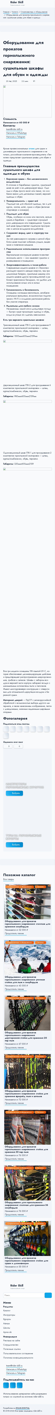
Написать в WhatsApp (16, 133)
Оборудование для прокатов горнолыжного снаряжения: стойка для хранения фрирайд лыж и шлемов (26, 1093)
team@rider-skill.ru (14, 129)
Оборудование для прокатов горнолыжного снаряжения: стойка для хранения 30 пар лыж (26, 1149)
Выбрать (16, 793)
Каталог (15, 12)
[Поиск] (48, 1295)
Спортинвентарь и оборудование (34, 12)
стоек (32, 148)
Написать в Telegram (15, 136)
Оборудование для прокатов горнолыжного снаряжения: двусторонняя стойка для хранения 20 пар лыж (26, 1036)
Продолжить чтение (14, 933)
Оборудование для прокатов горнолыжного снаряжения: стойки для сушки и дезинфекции (26, 1260)
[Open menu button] (50, 3)
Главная (6, 12)
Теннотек (40, 887)
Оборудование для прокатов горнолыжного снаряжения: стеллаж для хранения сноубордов (27, 924)
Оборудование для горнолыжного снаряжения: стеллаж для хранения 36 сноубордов (26, 1205)
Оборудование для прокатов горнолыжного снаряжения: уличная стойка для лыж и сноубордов (25, 979)
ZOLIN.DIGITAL (23, 1408)
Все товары (8, 879)
